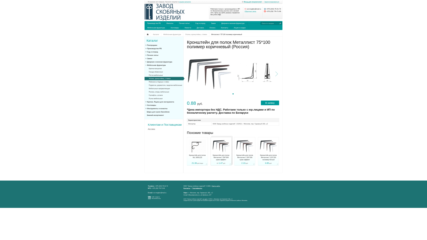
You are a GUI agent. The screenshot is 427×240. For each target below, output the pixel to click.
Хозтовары (175, 28)
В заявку (270, 103)
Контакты (224, 28)
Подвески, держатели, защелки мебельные (165, 85)
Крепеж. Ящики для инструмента (160, 102)
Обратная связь (250, 11)
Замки (213, 23)
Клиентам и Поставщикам (165, 124)
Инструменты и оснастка (157, 108)
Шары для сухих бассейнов (158, 112)
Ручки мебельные (156, 98)
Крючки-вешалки (155, 68)
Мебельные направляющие (159, 88)
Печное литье (184, 23)
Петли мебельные (156, 75)
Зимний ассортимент (155, 115)
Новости (188, 28)
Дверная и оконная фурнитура (232, 23)
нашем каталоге (185, 2)
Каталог (152, 40)
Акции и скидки (240, 28)
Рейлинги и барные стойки (159, 82)
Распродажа (152, 45)
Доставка (200, 28)
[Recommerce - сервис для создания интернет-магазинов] (149, 198)
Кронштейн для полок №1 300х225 (197, 156)
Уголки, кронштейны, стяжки (159, 78)
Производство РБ (154, 23)
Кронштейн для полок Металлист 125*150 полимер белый (268, 157)
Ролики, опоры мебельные (159, 92)
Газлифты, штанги (156, 95)
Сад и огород (200, 23)
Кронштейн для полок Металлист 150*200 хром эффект (244, 157)
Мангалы (169, 23)
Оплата (212, 28)
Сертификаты (197, 188)
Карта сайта (216, 186)
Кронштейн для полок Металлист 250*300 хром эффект (221, 157)
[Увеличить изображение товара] (206, 164)
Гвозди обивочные (156, 72)
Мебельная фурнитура (156, 28)
